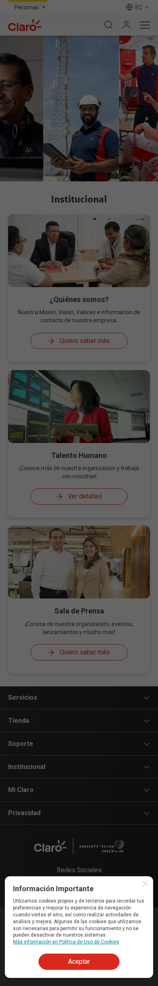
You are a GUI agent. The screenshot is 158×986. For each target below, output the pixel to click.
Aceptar (79, 961)
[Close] (145, 883)
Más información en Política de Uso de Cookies (66, 942)
